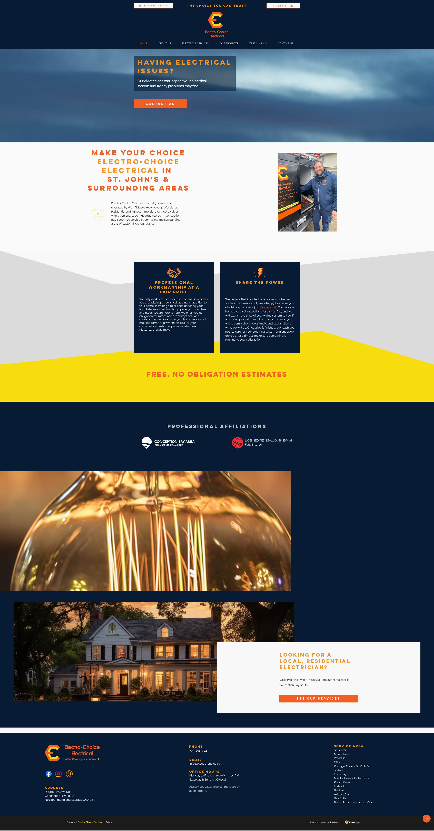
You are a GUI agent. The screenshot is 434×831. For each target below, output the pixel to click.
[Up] (427, 819)
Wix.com (336, 822)
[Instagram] (58, 774)
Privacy (110, 822)
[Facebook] (49, 774)
